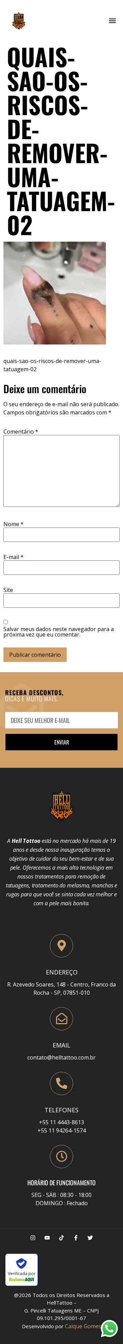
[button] (112, 20)
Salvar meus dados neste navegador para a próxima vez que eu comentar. (58, 631)
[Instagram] (32, 1237)
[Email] (61, 1018)
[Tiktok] (61, 1237)
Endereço (62, 972)
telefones (61, 1110)
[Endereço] (61, 945)
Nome (13, 524)
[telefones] (61, 1083)
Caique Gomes (83, 1326)
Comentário (20, 431)
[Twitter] (90, 1237)
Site (8, 590)
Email (61, 1045)
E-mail (13, 557)
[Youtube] (47, 1237)
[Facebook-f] (75, 1237)
